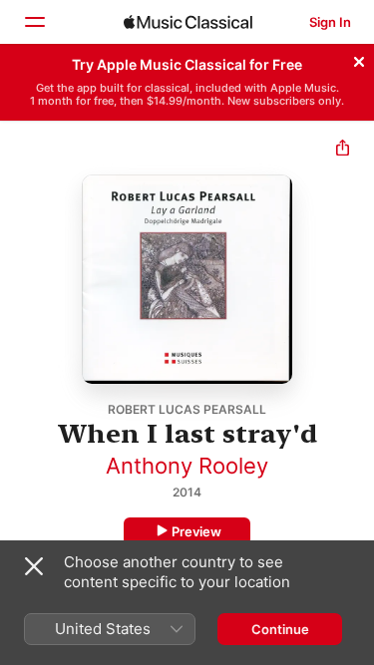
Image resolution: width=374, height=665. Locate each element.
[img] (188, 22)
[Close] (359, 59)
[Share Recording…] (342, 150)
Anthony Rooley (187, 466)
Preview (196, 531)
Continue (280, 629)
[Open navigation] (34, 22)
